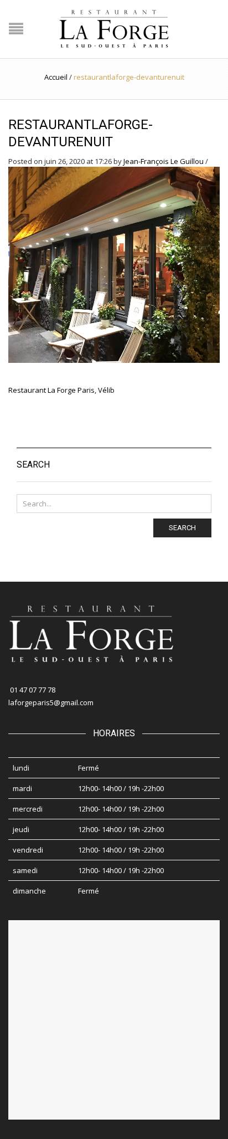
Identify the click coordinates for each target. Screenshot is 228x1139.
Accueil (56, 77)
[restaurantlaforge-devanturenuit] (114, 264)
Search (182, 528)
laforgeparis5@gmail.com (51, 702)
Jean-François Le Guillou (163, 161)
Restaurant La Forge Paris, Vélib (61, 390)
